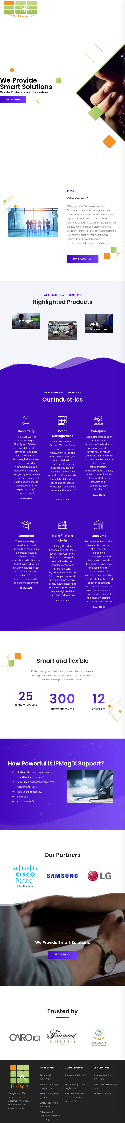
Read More (26, 498)
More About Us (82, 258)
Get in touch (62, 954)
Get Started (13, 99)
